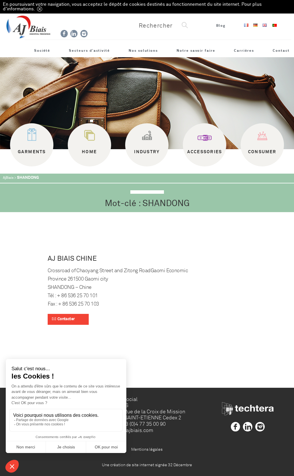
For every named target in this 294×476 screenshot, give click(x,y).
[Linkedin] (74, 33)
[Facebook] (64, 33)
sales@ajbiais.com (131, 430)
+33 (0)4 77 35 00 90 (142, 424)
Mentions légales (147, 449)
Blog (221, 25)
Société (42, 50)
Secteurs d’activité (89, 50)
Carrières (244, 50)
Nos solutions (143, 50)
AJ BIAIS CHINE (72, 258)
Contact (281, 50)
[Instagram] (84, 33)
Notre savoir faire (196, 50)
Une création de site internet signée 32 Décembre (147, 464)
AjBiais (8, 178)
